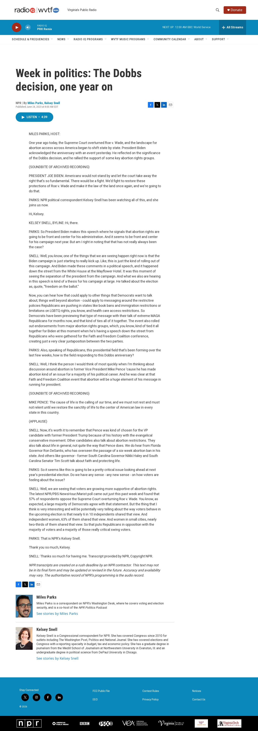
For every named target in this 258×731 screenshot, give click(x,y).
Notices (196, 691)
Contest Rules (150, 691)
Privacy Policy (150, 699)
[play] (17, 27)
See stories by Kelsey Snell (57, 658)
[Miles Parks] (24, 606)
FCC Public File (101, 691)
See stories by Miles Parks (57, 613)
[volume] (28, 27)
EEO (95, 699)
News (61, 39)
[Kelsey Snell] (24, 638)
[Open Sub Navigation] (52, 39)
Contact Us (198, 699)
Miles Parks (35, 103)
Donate (236, 10)
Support (218, 39)
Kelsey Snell (52, 103)
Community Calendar (170, 39)
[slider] (34, 27)
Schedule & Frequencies (30, 39)
